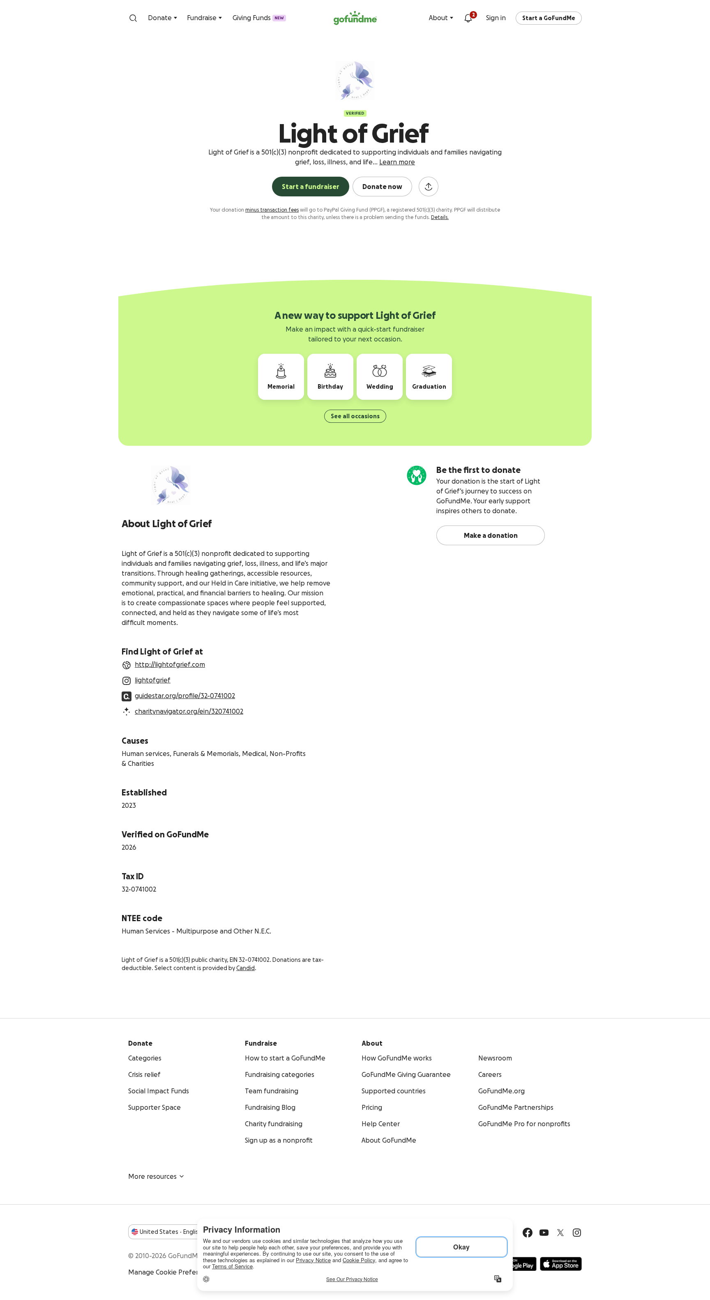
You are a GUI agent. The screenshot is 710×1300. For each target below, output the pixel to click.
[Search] (133, 18)
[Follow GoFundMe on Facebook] (527, 1232)
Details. (440, 217)
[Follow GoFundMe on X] (560, 1232)
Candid (245, 968)
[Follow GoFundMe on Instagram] (577, 1232)
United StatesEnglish (171, 1232)
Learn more (397, 162)
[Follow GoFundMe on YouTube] (544, 1232)
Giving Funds (258, 17)
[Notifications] (468, 18)
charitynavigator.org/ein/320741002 (189, 711)
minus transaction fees (272, 209)
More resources (152, 1176)
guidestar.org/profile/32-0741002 (185, 695)
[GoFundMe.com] (355, 18)
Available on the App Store (561, 1264)
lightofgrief (153, 680)
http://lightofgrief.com (170, 664)
